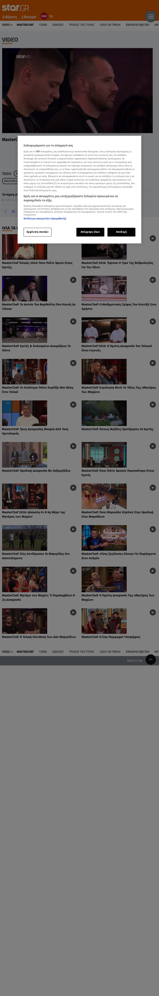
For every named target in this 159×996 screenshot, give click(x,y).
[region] (79, 189)
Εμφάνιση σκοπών (38, 231)
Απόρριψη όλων (90, 231)
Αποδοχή (121, 231)
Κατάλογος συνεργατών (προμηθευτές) (45, 218)
